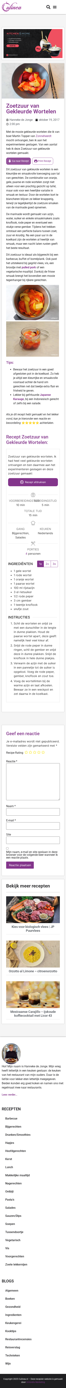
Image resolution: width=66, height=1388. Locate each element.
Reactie (11, 761)
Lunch (9, 1167)
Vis (7, 1248)
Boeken (10, 1298)
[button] (55, 7)
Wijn (8, 1363)
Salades (10, 1207)
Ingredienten (13, 1315)
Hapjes (9, 1143)
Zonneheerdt (43, 136)
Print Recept (44, 161)
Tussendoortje (14, 1232)
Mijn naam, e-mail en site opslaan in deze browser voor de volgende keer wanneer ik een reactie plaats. (32, 855)
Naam (11, 806)
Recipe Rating (14, 752)
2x (47, 564)
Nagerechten (13, 1183)
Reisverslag (12, 1347)
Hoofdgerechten (15, 1151)
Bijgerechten (13, 1126)
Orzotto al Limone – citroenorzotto (33, 971)
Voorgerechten (14, 1256)
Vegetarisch (12, 1240)
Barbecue (11, 1118)
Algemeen (11, 1290)
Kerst (8, 1159)
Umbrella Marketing (35, 1382)
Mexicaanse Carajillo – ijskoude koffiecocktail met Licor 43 (33, 1013)
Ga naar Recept (20, 161)
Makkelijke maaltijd (17, 1175)
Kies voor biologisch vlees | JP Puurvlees (33, 928)
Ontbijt (9, 1191)
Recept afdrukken (35, 482)
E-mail (11, 820)
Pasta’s (9, 1199)
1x (40, 564)
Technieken (12, 1355)
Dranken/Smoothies (17, 1134)
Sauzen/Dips (13, 1216)
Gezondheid (12, 1306)
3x (54, 564)
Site (8, 834)
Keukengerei (13, 1323)
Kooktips (10, 1331)
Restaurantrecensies (18, 1339)
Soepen (10, 1224)
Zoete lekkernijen (16, 1264)
